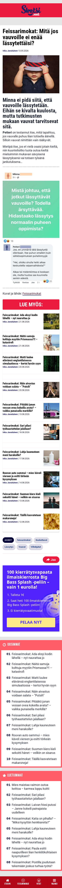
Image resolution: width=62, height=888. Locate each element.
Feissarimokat (31, 293)
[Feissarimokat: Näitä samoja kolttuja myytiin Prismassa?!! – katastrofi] (51, 343)
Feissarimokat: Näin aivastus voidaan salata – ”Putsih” (19, 385)
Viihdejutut (36, 547)
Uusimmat (13, 644)
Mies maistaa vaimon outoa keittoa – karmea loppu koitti (30, 786)
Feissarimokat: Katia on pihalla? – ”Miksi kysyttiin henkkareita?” (34, 820)
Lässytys (9, 547)
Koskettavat (41, 540)
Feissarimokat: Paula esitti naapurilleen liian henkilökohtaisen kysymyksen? (34, 852)
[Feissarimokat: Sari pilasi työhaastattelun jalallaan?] (51, 432)
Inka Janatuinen (10, 50)
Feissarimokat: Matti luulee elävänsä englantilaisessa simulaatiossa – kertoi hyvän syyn (22, 360)
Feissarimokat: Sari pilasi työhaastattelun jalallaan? (17, 427)
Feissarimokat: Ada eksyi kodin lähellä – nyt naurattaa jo (20, 316)
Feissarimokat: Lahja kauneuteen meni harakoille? (21, 453)
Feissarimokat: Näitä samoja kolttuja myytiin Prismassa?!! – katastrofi (20, 339)
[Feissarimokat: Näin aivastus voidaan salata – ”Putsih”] (51, 390)
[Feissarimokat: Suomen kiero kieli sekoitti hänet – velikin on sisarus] (51, 500)
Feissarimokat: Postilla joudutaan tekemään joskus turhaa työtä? (33, 864)
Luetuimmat (15, 775)
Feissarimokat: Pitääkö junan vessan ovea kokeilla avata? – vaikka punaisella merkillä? (19, 407)
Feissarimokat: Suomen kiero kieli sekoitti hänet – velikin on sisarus (22, 495)
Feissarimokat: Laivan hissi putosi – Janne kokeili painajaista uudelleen (34, 808)
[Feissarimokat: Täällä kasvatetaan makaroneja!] (51, 522)
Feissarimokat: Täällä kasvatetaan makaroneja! (22, 516)
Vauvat (22, 547)
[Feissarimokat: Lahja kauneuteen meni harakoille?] (51, 458)
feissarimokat (23, 540)
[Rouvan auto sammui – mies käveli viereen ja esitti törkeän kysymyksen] (51, 479)
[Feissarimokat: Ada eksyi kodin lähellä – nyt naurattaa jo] (51, 321)
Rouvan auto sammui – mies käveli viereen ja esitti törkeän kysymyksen (22, 476)
